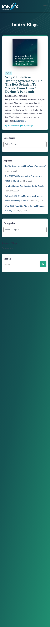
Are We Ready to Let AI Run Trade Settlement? (25, 166)
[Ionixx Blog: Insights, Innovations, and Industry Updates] (11, 6)
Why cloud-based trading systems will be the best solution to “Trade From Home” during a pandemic (23, 84)
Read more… (20, 121)
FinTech (8, 73)
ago (28, 126)
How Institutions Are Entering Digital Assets (24, 186)
